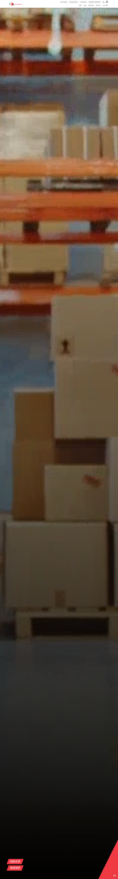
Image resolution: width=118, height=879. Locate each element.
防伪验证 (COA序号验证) (94, 2)
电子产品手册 (64, 2)
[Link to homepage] (16, 4)
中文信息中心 (83, 2)
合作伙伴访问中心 (74, 2)
